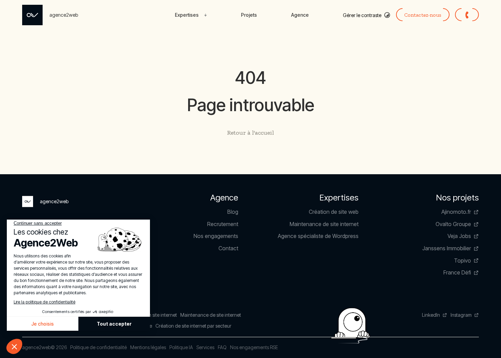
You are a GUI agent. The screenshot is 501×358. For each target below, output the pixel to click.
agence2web (36, 347)
